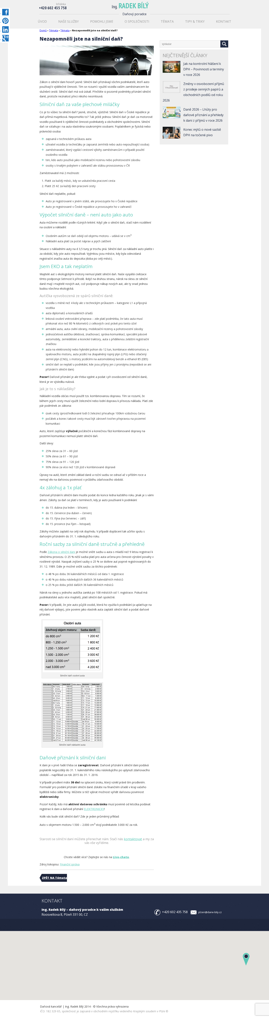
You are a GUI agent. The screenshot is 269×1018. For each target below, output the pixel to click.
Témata (167, 21)
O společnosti (137, 21)
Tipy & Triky (195, 21)
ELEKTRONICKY (94, 809)
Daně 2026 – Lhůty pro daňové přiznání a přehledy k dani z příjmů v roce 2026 (203, 115)
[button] (246, 959)
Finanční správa (70, 864)
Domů (43, 30)
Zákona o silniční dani (61, 552)
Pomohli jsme (101, 21)
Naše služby (68, 21)
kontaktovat (133, 839)
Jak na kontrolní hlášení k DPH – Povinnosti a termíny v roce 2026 (203, 69)
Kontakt (223, 21)
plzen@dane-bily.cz (210, 912)
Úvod (42, 21)
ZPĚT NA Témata (54, 878)
